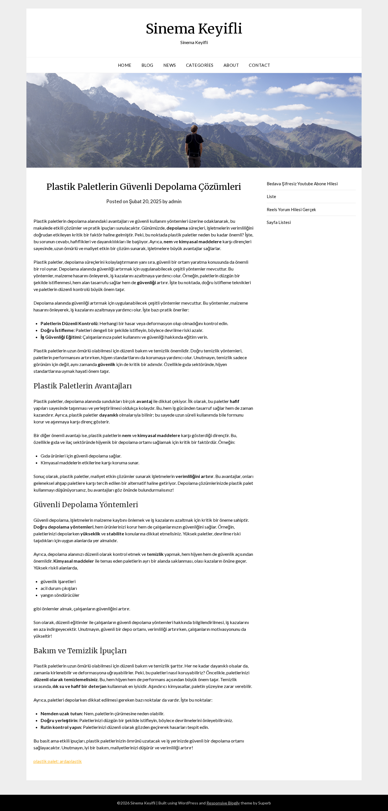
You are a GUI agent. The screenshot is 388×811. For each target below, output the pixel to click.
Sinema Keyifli (194, 28)
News (169, 65)
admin (175, 201)
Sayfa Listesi (279, 222)
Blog (147, 65)
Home (125, 65)
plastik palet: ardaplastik (58, 761)
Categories (200, 65)
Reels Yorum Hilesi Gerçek (291, 209)
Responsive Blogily (223, 802)
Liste (271, 196)
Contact (259, 65)
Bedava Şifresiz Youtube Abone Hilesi (302, 183)
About (231, 65)
